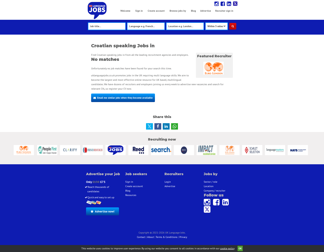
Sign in (139, 10)
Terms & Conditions (166, 237)
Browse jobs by (178, 10)
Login (168, 181)
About (150, 237)
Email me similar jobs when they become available (125, 97)
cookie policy (227, 248)
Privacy (183, 237)
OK (240, 248)
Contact (141, 237)
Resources (130, 195)
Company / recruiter (214, 190)
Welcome (125, 10)
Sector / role (210, 181)
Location (208, 186)
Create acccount (134, 186)
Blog (193, 10)
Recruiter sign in (224, 10)
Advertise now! (104, 211)
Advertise (205, 10)
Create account (156, 10)
